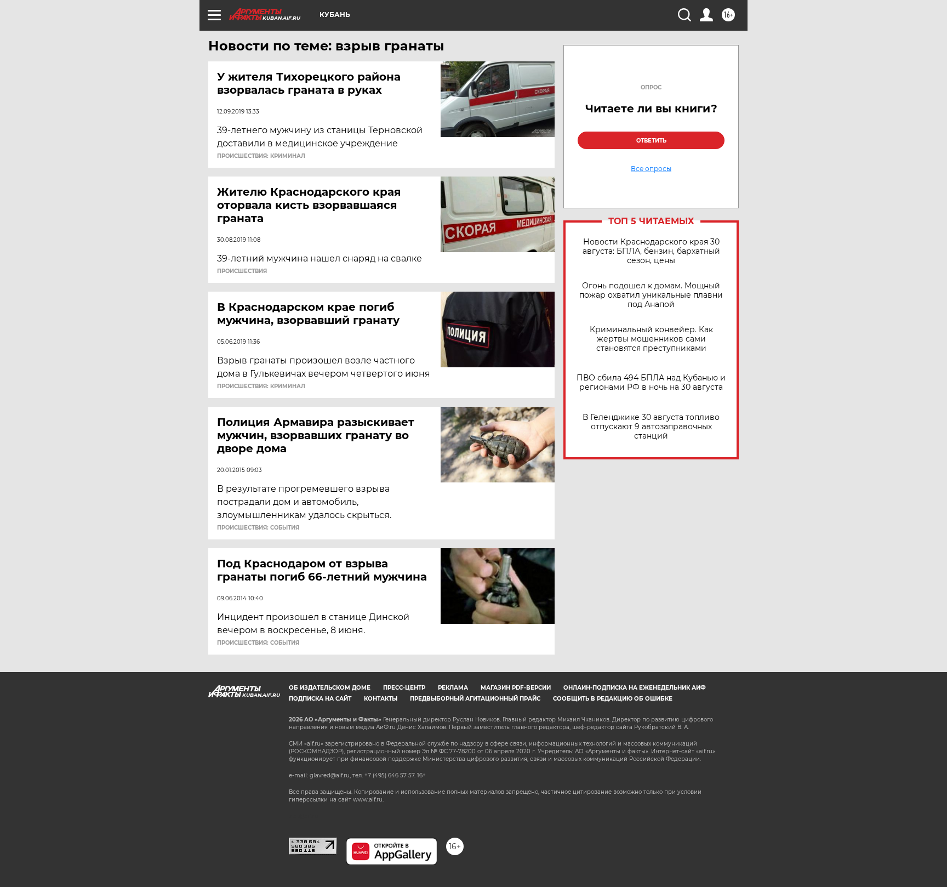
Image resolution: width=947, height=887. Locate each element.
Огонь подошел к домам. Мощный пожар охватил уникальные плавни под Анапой (651, 295)
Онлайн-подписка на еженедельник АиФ (634, 687)
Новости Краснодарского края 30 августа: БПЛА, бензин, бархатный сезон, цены (651, 251)
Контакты (380, 698)
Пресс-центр (404, 687)
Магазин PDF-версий (516, 687)
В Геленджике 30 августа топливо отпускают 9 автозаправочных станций (651, 427)
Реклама (453, 687)
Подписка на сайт (320, 698)
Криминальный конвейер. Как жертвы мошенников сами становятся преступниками (651, 339)
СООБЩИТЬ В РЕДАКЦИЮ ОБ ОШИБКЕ (612, 698)
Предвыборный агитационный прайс (475, 698)
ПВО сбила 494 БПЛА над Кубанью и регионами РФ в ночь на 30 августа (651, 382)
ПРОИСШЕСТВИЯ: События (258, 528)
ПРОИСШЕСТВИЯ (242, 271)
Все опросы (651, 169)
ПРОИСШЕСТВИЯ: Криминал (261, 156)
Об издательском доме (329, 687)
